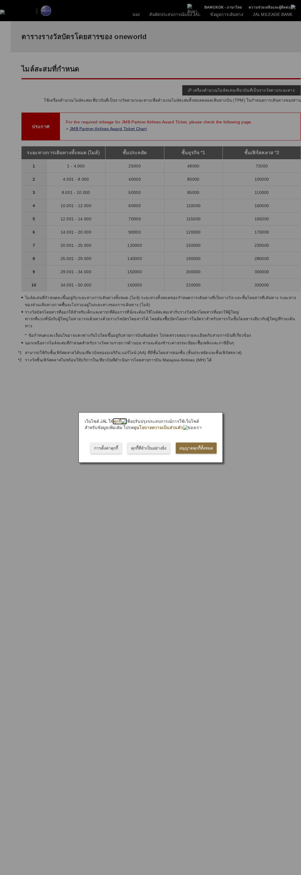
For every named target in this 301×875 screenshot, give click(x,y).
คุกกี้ (117, 421)
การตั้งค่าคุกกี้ (106, 448)
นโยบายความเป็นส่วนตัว (159, 427)
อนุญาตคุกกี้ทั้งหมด (196, 448)
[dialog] (150, 437)
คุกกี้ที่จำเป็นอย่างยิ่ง (148, 448)
